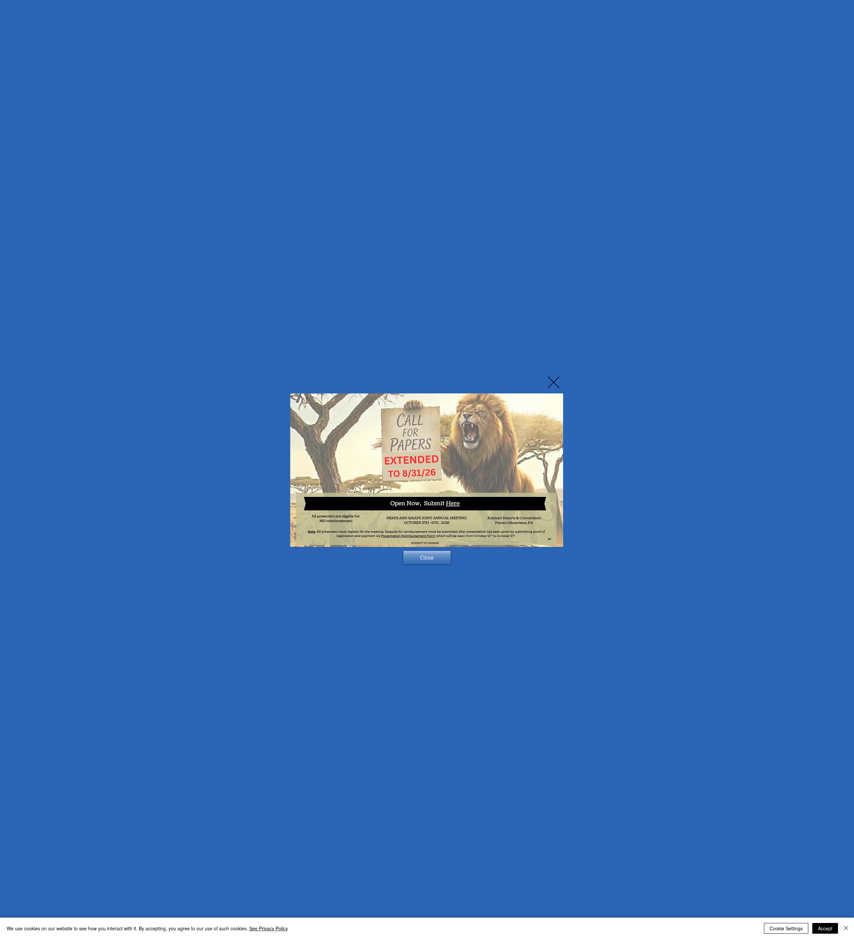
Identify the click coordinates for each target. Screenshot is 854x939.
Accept (825, 928)
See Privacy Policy (268, 928)
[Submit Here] (446, 503)
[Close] (846, 928)
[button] (553, 382)
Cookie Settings (786, 928)
